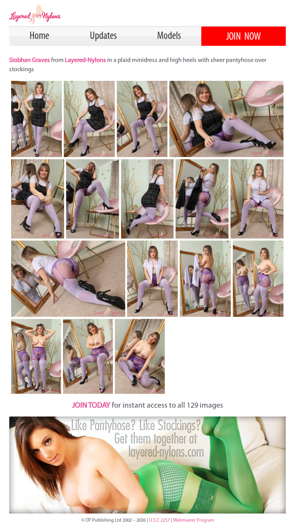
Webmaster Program (193, 520)
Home (39, 36)
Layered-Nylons (85, 60)
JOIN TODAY (91, 406)
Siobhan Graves (30, 60)
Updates (103, 36)
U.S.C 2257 (159, 520)
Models (169, 36)
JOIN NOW (243, 37)
